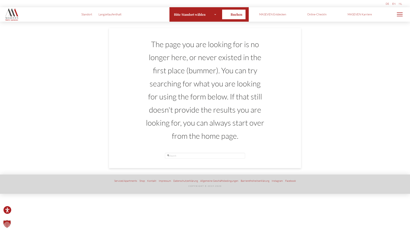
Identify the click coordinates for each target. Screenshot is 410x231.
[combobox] (195, 14)
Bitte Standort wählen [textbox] (189, 14)
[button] (400, 14)
